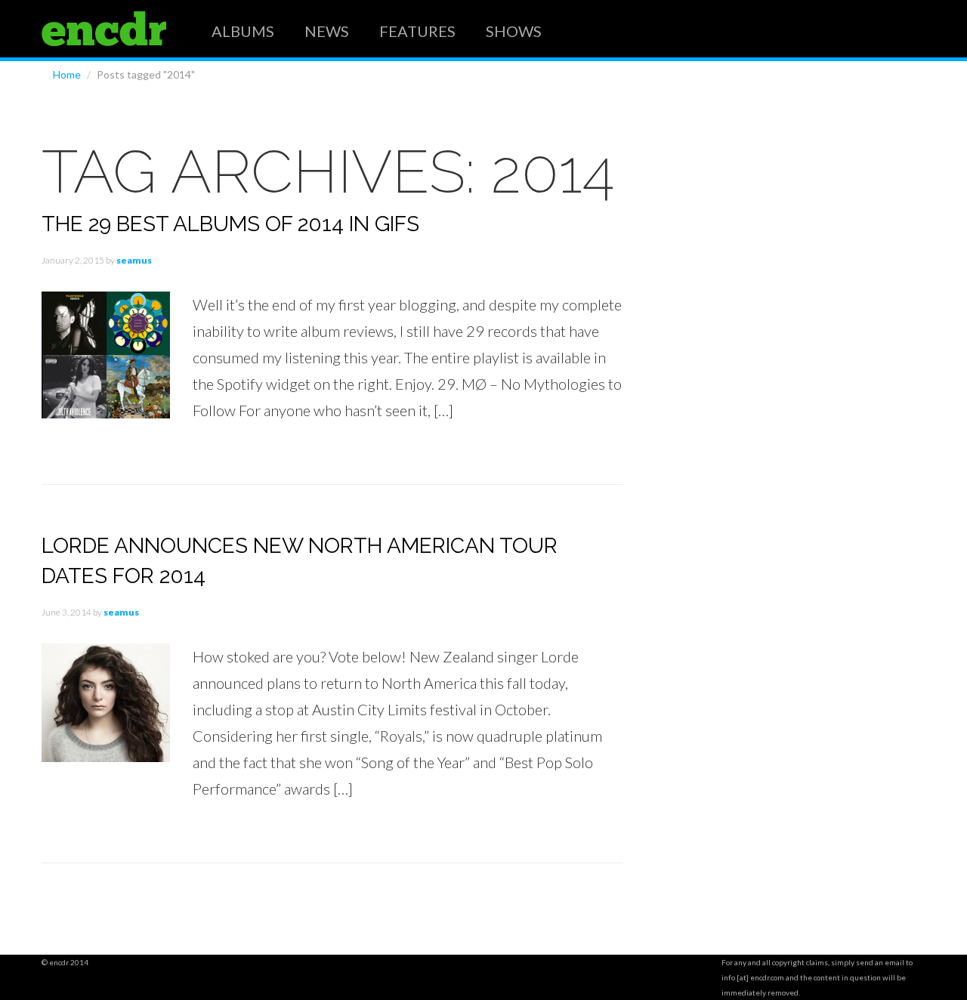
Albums (243, 30)
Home (67, 74)
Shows (514, 30)
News (326, 30)
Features (417, 30)
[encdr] (103, 29)
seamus (134, 260)
